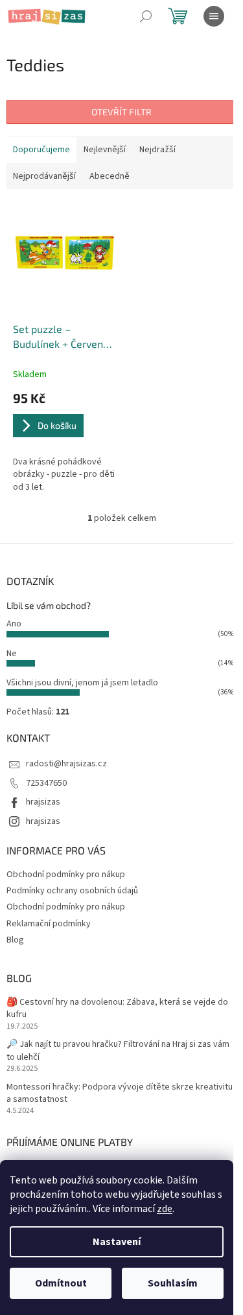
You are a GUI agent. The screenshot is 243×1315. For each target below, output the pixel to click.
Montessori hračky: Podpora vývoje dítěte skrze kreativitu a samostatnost (119, 1093)
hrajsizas (43, 801)
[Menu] (214, 16)
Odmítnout (61, 1283)
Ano (13, 623)
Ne (11, 653)
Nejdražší (157, 149)
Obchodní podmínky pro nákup (65, 874)
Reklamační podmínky (48, 923)
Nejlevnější (105, 149)
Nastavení (117, 1242)
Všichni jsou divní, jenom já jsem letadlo (82, 682)
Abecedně (109, 176)
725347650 (46, 783)
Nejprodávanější (44, 176)
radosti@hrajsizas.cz (66, 763)
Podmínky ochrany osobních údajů (72, 890)
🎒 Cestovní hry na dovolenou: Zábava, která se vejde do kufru (117, 1008)
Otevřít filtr (121, 111)
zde (164, 1209)
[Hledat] (146, 16)
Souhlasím (173, 1283)
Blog (15, 939)
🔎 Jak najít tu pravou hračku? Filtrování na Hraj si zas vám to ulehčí (117, 1050)
